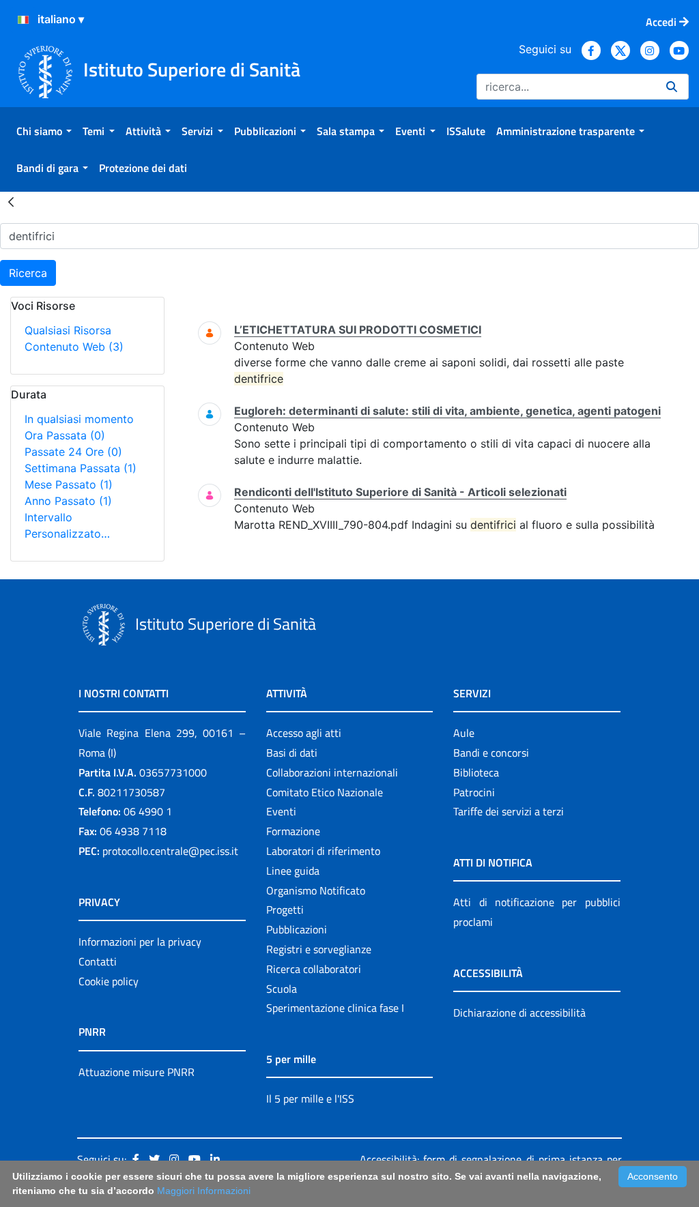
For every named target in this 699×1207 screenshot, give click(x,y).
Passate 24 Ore (73, 452)
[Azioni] (23, 20)
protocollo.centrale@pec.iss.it (170, 851)
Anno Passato (68, 501)
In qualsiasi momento (79, 419)
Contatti (98, 961)
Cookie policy (109, 981)
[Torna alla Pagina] (11, 201)
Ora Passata (65, 435)
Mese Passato (69, 484)
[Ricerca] (672, 87)
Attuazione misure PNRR (137, 1072)
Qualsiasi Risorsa (68, 330)
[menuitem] (44, 131)
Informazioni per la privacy (140, 941)
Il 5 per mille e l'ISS (310, 1098)
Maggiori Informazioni (204, 1190)
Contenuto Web (74, 346)
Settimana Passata (81, 468)
